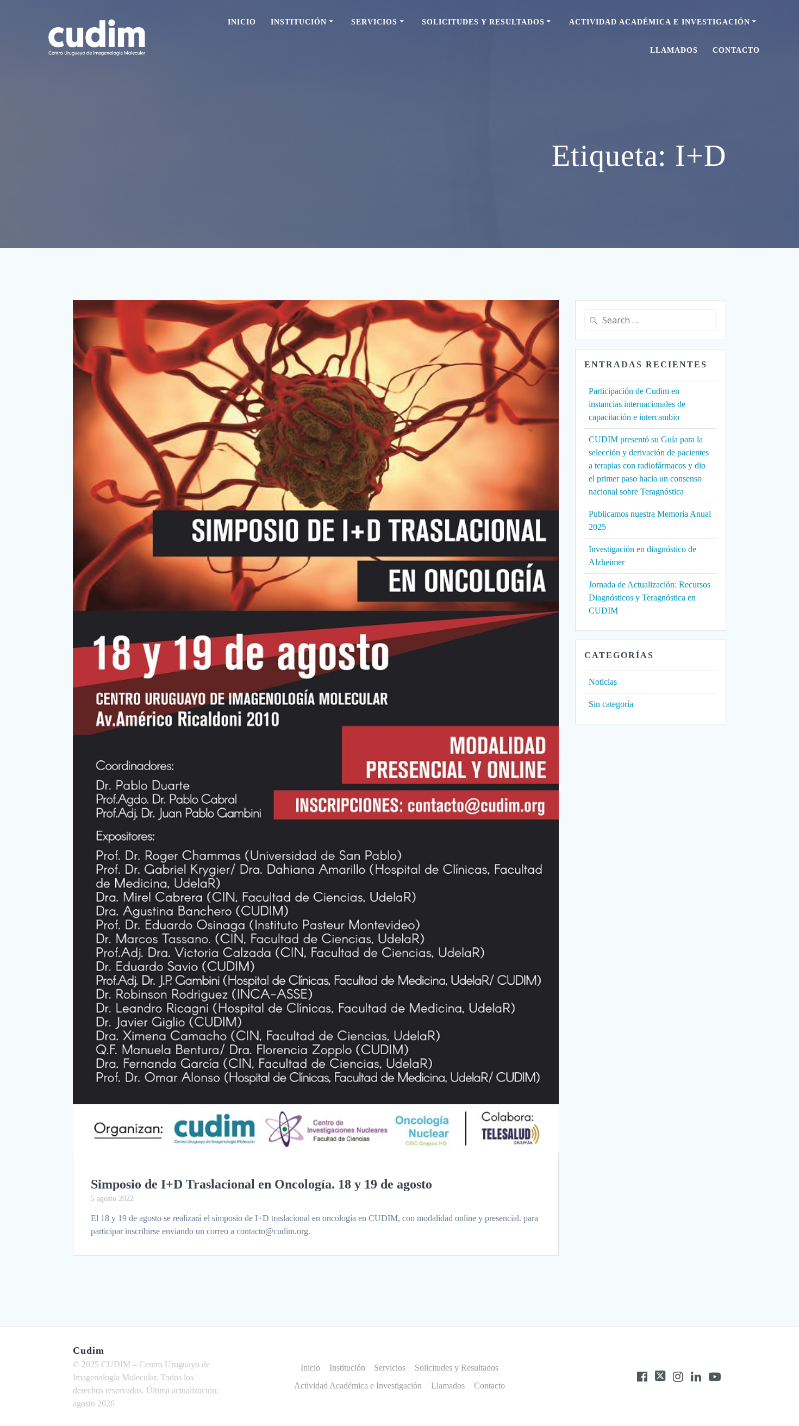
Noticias (603, 681)
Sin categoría (611, 704)
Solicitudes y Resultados (483, 22)
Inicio (242, 22)
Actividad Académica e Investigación (659, 22)
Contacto (736, 50)
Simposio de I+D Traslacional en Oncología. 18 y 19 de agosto (261, 1184)
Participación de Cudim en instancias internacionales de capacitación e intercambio (637, 404)
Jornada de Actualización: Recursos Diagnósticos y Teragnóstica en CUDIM (649, 597)
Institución (299, 22)
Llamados (674, 50)
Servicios (374, 22)
